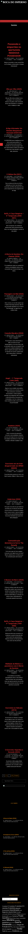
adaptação (18, 908)
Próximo (16, 775)
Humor (17, 918)
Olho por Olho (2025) (14, 89)
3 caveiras (18, 906)
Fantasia (10, 916)
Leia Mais (14, 68)
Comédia (18, 912)
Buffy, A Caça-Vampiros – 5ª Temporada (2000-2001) (14, 216)
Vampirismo (9, 931)
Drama (18, 914)
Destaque (14, 914)
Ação (21, 910)
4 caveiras (11, 908)
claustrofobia (12, 912)
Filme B (11, 918)
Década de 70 (23, 914)
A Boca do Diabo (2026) (9, 818)
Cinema (10, 59)
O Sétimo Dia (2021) (14, 174)
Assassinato (5, 910)
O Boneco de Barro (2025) (14, 580)
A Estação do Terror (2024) (11, 834)
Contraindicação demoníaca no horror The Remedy (14, 543)
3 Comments (18, 504)
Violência (15, 931)
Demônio (10, 914)
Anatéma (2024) (14, 426)
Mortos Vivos (11, 922)
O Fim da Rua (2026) (9, 851)
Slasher (17, 926)
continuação (4, 914)
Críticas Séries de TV (18, 221)
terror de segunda (6, 929)
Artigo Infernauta (11, 136)
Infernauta (19, 136)
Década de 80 (5, 916)
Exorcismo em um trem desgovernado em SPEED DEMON (14, 466)
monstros (5, 922)
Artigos (11, 671)
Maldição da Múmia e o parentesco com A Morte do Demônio (14, 666)
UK (6, 931)
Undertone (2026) (14, 499)
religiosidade (14, 924)
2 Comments (20, 385)
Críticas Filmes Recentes (15, 94)
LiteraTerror (14, 757)
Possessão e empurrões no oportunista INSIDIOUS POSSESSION (14, 50)
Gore (15, 918)
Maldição (4, 920)
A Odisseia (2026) (8, 867)
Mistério (10, 920)
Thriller (19, 929)
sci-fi (10, 927)
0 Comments (20, 59)
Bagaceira (5, 912)
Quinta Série (8, 223)
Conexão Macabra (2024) (14, 333)
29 (12, 775)
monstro (17, 920)
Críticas (16, 92)
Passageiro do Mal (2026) (14, 294)
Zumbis (20, 931)
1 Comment (20, 223)
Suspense (22, 927)
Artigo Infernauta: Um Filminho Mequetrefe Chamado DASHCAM (14, 130)
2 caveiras (4, 906)
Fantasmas (15, 916)
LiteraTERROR (22, 918)
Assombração (14, 910)
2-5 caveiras (11, 906)
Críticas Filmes (15, 177)
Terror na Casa (14, 929)
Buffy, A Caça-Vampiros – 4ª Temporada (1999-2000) (14, 623)
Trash (3, 931)
